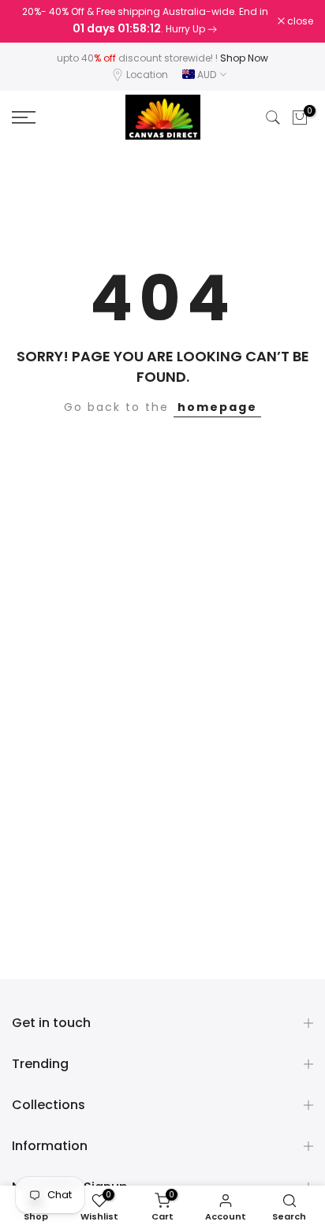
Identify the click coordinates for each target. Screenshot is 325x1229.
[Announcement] (145, 21)
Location (147, 74)
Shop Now (244, 58)
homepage (217, 407)
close (299, 21)
